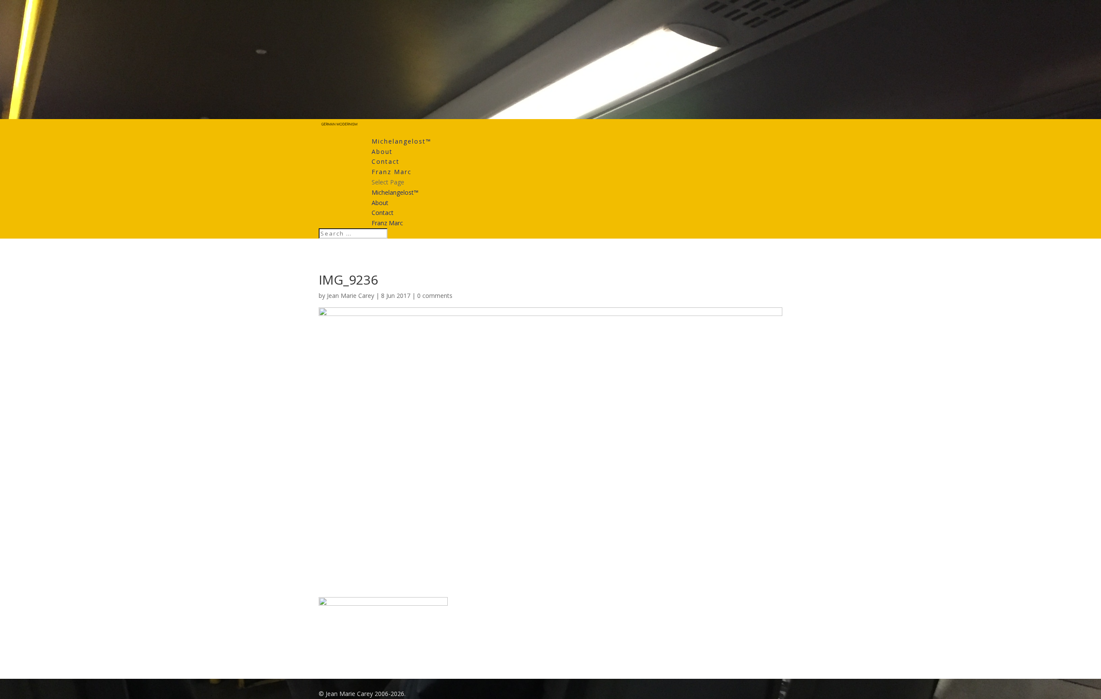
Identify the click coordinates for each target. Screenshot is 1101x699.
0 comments (434, 295)
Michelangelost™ (401, 141)
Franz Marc (392, 172)
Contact (386, 161)
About (382, 151)
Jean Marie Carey (350, 295)
